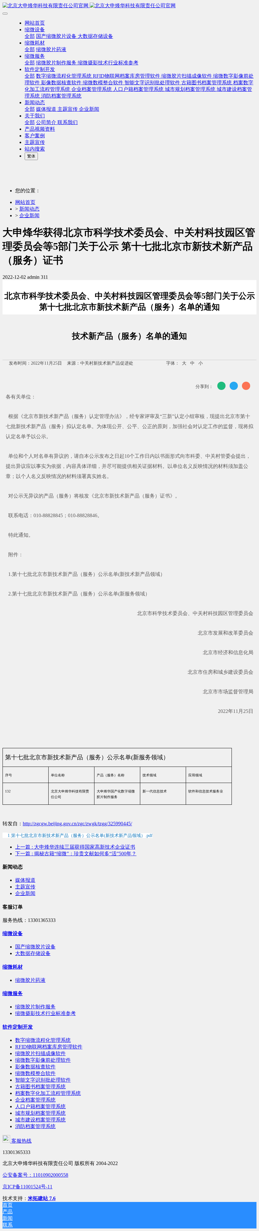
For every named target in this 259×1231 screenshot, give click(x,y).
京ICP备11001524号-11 (27, 1186)
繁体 (31, 156)
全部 (30, 36)
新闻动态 (29, 209)
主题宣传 (25, 886)
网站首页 (35, 23)
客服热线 (21, 1141)
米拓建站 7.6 (42, 1198)
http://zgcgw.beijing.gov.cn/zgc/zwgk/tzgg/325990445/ (77, 823)
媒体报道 (25, 880)
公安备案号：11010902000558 (35, 1175)
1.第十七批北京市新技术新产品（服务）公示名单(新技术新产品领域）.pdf (80, 835)
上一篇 (75, 847)
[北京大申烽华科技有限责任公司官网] (129, 6)
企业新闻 (29, 215)
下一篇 (75, 853)
